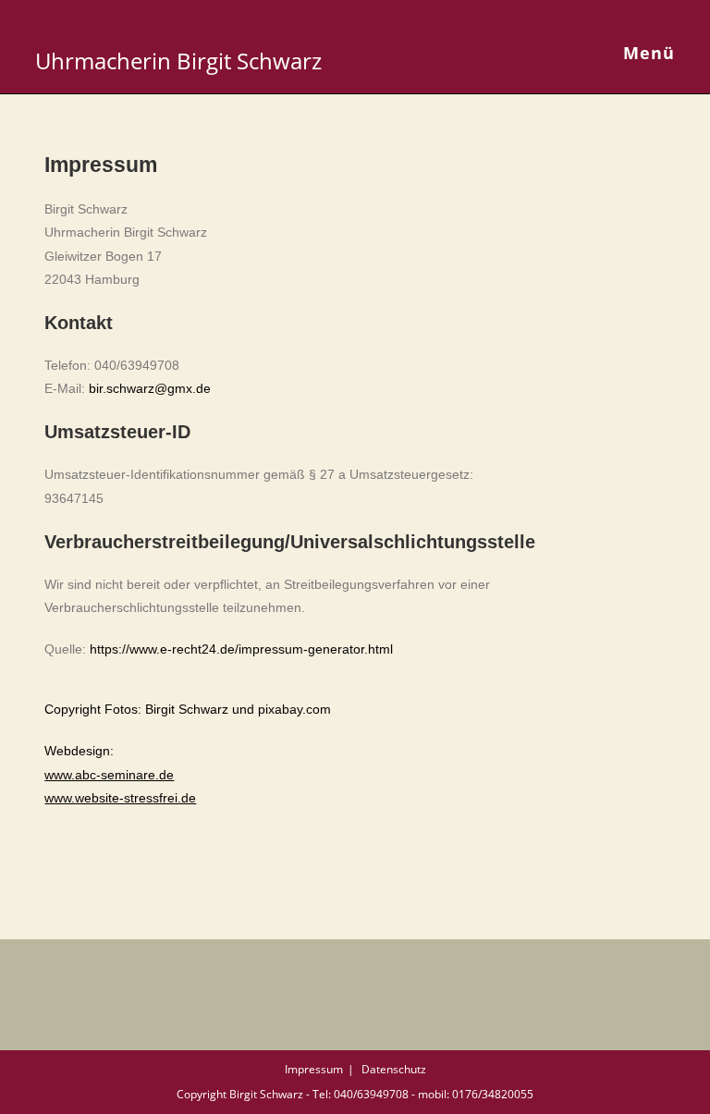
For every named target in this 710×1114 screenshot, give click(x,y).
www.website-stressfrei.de (120, 797)
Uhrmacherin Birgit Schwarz (178, 60)
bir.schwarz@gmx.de (150, 388)
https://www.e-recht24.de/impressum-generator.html (241, 649)
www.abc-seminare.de (109, 774)
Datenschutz (393, 1069)
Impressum (314, 1069)
